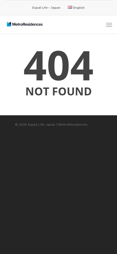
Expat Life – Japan (46, 8)
